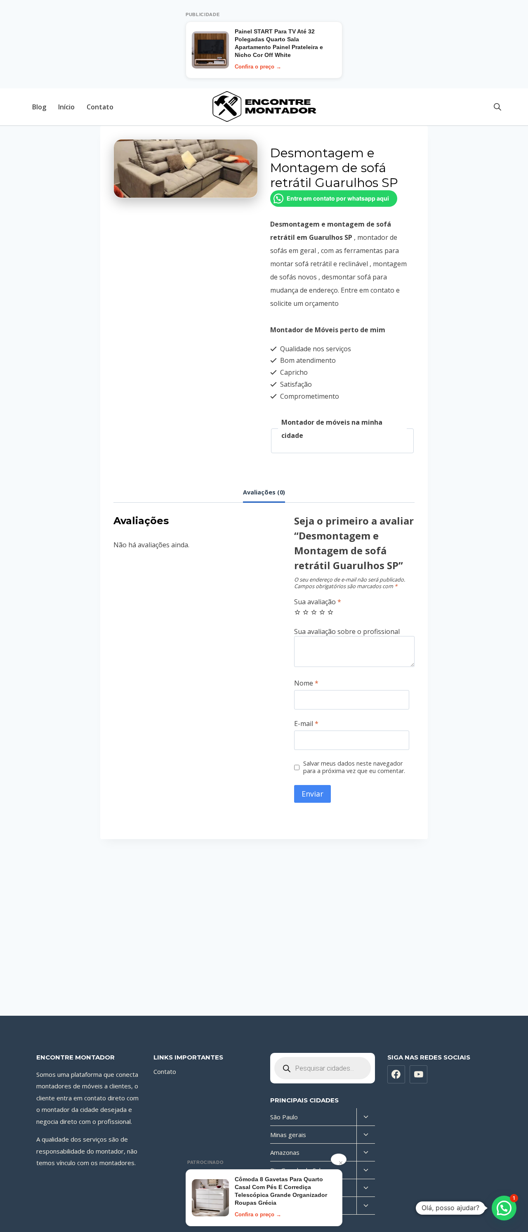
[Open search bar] (497, 106)
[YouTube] (419, 1074)
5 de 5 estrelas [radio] (330, 612)
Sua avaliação (317, 602)
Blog (39, 106)
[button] (504, 1208)
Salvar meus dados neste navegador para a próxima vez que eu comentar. (354, 767)
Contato (100, 106)
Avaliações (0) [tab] (264, 492)
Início (66, 106)
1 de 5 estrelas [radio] (297, 612)
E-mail (306, 723)
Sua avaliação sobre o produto (354, 631)
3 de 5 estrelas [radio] (314, 612)
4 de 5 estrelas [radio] (322, 612)
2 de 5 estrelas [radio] (305, 612)
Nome (306, 683)
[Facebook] (396, 1074)
